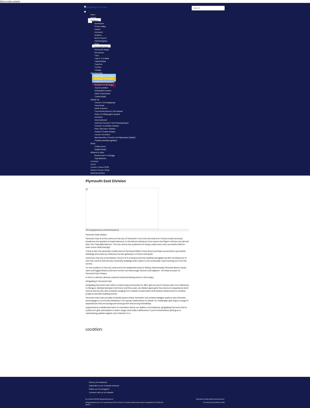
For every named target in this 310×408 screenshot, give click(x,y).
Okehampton (100, 41)
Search (195, 4)
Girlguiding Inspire (102, 90)
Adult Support (101, 108)
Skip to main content (10, 1)
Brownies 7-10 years (103, 79)
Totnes (97, 70)
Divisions (94, 20)
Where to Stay (97, 152)
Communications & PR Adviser (108, 111)
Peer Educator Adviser (105, 128)
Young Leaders (101, 87)
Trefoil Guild (100, 96)
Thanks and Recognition (105, 140)
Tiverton (98, 64)
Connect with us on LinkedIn (101, 392)
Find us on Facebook (98, 382)
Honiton (98, 35)
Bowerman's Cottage (104, 155)
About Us (94, 99)
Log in (93, 164)
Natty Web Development (214, 399)
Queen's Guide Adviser (105, 131)
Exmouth (98, 32)
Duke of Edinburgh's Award (107, 114)
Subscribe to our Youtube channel (104, 385)
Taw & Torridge (101, 58)
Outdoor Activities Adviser (106, 126)
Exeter (97, 29)
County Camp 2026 (99, 167)
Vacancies (99, 105)
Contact (94, 161)
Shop (92, 143)
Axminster (99, 23)
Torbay (97, 67)
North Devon (100, 38)
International (100, 120)
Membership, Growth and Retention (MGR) (114, 137)
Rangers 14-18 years (103, 85)
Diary (92, 14)
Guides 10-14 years (103, 82)
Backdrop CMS (219, 402)
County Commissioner (105, 102)
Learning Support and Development (111, 123)
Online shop (100, 146)
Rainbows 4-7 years (103, 76)
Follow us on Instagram (99, 389)
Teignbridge (100, 61)
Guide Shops (100, 149)
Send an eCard (97, 173)
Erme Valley (100, 26)
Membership (96, 73)
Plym (96, 44)
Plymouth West (101, 49)
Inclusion (98, 117)
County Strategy (102, 134)
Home (93, 17)
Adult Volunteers (102, 93)
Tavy (96, 55)
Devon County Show (100, 170)
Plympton (99, 52)
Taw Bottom (100, 158)
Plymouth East (101, 46)
